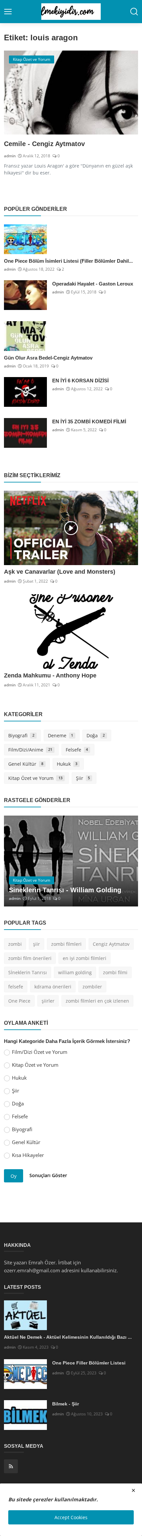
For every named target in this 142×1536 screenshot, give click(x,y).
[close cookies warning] (133, 1490)
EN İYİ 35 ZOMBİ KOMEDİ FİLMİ (89, 421)
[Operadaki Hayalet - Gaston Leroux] (25, 295)
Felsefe (77, 750)
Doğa (96, 735)
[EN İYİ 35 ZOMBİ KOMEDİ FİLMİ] (25, 433)
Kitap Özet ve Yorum (35, 778)
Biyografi (21, 735)
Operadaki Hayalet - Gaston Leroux (92, 284)
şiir (36, 944)
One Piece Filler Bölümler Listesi (88, 1362)
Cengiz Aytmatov (111, 944)
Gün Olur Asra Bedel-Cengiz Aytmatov (48, 358)
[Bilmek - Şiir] (25, 1415)
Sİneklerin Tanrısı (27, 972)
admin (10, 156)
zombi (15, 944)
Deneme (60, 735)
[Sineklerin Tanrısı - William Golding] (71, 861)
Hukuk (67, 764)
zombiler (92, 986)
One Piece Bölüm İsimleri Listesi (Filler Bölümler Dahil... (68, 261)
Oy (14, 1176)
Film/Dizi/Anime (30, 750)
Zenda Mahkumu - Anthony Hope (50, 675)
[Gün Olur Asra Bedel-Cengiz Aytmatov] (25, 336)
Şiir (83, 778)
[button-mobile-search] (134, 11)
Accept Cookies (71, 1517)
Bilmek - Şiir (65, 1403)
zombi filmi (115, 972)
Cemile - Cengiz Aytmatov (44, 143)
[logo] (71, 11)
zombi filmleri (66, 944)
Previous (16, 861)
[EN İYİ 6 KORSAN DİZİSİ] (25, 392)
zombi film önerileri (30, 958)
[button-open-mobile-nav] (8, 11)
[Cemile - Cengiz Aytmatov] (71, 92)
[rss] (11, 1466)
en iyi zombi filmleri (84, 958)
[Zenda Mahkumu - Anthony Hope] (71, 631)
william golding (75, 972)
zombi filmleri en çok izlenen (97, 1001)
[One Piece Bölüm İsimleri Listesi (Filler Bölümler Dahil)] (25, 239)
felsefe (15, 986)
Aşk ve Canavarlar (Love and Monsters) (59, 571)
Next (126, 861)
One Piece (19, 1001)
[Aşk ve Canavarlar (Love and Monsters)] (71, 528)
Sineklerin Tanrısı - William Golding (65, 890)
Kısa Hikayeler (28, 1155)
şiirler (48, 1001)
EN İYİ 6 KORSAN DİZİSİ (80, 380)
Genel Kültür (25, 764)
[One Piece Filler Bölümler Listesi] (25, 1374)
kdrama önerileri (52, 986)
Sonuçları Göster (48, 1175)
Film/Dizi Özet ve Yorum (39, 1052)
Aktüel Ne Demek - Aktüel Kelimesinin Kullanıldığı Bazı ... (68, 1337)
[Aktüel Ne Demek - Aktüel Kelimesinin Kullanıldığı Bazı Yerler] (25, 1315)
